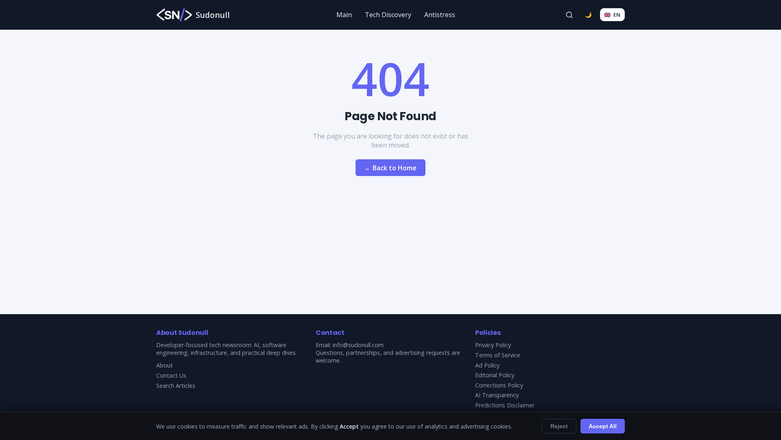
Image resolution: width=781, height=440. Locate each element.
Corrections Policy (499, 385)
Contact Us (171, 375)
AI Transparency (497, 395)
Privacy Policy (493, 345)
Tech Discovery (388, 14)
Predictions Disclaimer (504, 405)
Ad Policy (487, 365)
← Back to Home (390, 167)
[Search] (569, 14)
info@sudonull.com (358, 345)
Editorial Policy (494, 375)
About (164, 365)
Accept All (603, 426)
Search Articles (175, 385)
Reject (559, 426)
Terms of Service (497, 355)
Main (344, 14)
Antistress (439, 14)
